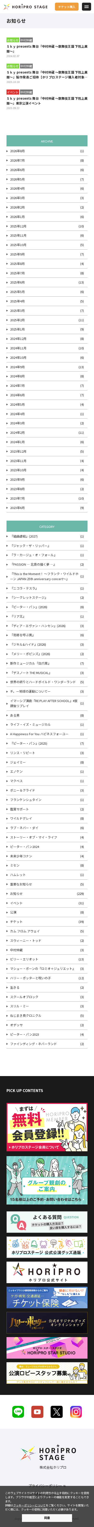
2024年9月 (17, 367)
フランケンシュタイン (25, 799)
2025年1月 (17, 329)
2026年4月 (17, 188)
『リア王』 (18, 616)
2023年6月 (17, 507)
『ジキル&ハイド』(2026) (28, 644)
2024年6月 (17, 395)
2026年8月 (17, 151)
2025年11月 (18, 235)
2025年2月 (17, 320)
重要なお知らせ (21, 884)
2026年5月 (17, 179)
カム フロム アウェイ (25, 931)
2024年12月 (18, 338)
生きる (15, 987)
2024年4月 (17, 414)
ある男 (15, 715)
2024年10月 (18, 357)
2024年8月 (17, 376)
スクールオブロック (24, 997)
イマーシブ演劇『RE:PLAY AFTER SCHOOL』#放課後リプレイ (44, 703)
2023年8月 (17, 489)
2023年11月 (18, 460)
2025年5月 (17, 291)
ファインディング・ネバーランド (33, 1043)
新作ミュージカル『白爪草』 (30, 663)
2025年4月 (17, 301)
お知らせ (16, 893)
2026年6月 (17, 169)
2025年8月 (17, 263)
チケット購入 (66, 7)
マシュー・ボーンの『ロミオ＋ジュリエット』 (42, 968)
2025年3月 (17, 310)
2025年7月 (17, 273)
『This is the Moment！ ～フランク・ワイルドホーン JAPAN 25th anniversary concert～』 (44, 576)
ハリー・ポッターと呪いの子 (30, 978)
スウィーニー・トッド (25, 940)
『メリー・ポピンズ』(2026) (30, 653)
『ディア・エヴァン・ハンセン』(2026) (38, 625)
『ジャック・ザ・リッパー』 (30, 545)
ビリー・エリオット (24, 959)
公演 (13, 912)
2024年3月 (17, 423)
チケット (16, 921)
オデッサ (16, 1025)
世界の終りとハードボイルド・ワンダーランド (43, 682)
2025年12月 (18, 226)
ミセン (15, 865)
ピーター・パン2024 (24, 846)
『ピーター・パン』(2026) (28, 607)
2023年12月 (18, 451)
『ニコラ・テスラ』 (24, 588)
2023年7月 (17, 498)
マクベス (16, 780)
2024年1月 (17, 442)
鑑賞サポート (19, 809)
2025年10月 (18, 244)
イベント (16, 903)
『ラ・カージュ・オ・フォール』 (33, 555)
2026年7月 (17, 160)
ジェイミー (18, 762)
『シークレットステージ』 (29, 597)
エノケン (16, 771)
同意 (47, 1518)
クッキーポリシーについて (29, 1505)
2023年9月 (17, 479)
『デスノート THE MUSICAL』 (31, 672)
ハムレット (18, 874)
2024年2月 (17, 432)
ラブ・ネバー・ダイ (24, 827)
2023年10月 (18, 470)
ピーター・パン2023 (24, 1034)
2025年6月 (17, 282)
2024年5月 (17, 404)
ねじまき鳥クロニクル (25, 1015)
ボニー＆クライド (22, 790)
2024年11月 (18, 348)
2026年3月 (17, 197)
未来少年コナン (21, 856)
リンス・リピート (22, 752)
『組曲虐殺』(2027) (24, 536)
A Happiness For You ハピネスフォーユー (39, 734)
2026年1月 (17, 216)
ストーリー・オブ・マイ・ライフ (33, 837)
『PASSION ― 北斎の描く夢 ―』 (33, 564)
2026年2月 (17, 207)
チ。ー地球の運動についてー (30, 691)
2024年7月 (17, 385)
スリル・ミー (19, 1006)
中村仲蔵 (16, 950)
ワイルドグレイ (21, 818)
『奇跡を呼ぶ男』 (22, 635)
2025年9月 (17, 254)
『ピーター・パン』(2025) (28, 743)
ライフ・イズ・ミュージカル (30, 724)
